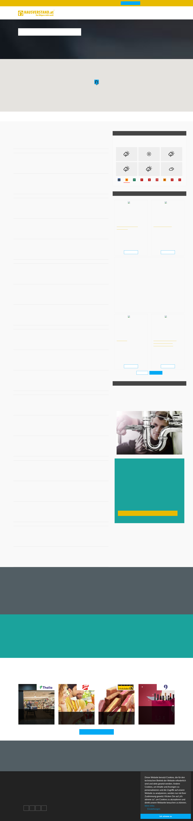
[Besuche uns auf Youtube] (38, 808)
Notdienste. (66, 817)
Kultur (72, 680)
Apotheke (44, 118)
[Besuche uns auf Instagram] (32, 808)
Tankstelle (90, 118)
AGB (66, 797)
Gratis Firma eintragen (139, 13)
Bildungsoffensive (162, 226)
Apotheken (106, 788)
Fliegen (81, 680)
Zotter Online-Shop (110, 718)
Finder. (38, 817)
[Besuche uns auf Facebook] (26, 808)
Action (100, 680)
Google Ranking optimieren (39, 788)
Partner (67, 801)
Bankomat (55, 118)
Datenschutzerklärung (74, 791)
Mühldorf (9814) (76, 126)
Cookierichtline (71, 794)
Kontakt (67, 782)
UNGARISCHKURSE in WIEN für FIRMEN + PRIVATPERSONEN (164, 342)
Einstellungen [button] (153, 809)
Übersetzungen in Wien (125, 337)
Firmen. (28, 817)
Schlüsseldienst (146, 118)
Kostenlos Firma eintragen (38, 797)
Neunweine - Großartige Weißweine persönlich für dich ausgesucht (154, 715)
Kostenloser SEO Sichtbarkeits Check (161, 13)
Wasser (119, 680)
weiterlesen (132, 252)
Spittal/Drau (63, 126)
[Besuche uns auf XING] (44, 808)
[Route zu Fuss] (106, 145)
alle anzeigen (155, 373)
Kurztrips (110, 680)
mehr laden (142, 373)
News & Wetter (78, 13)
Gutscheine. (51, 817)
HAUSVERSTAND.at (21, 126)
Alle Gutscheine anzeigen (98, 732)
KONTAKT (122, 340)
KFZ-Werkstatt (129, 118)
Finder (95, 13)
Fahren (91, 680)
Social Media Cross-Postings (39, 794)
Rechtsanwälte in (123, 223)
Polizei (80, 118)
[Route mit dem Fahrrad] (102, 145)
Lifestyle (130, 680)
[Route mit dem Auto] (94, 145)
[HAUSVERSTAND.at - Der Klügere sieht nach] (36, 13)
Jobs (66, 785)
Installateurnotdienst (39, 126)
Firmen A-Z (106, 785)
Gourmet (63, 680)
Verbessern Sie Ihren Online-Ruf (41, 791)
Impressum (69, 788)
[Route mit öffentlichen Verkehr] (98, 145)
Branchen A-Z (107, 782)
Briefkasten (69, 118)
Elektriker (102, 118)
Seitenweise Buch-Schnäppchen (30, 716)
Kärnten (53, 126)
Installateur (115, 118)
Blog (62, 13)
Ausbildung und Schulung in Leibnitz (166, 223)
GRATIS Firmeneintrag (130, 3)
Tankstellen (106, 801)
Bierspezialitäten (69, 718)
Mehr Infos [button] (149, 806)
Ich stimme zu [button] (166, 816)
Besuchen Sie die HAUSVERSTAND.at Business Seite (148, 513)
